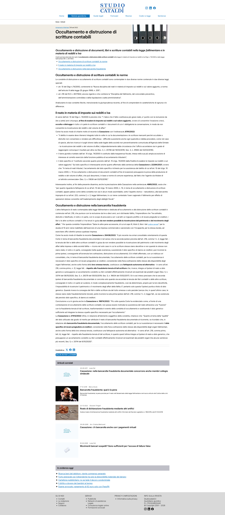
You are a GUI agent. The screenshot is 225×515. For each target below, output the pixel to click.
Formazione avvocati (96, 508)
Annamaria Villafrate (62, 27)
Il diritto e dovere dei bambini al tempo (75, 483)
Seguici (61, 503)
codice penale (153, 224)
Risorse (129, 16)
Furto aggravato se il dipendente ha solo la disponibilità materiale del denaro (92, 477)
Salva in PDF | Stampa (66, 355)
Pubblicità (92, 499)
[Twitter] (67, 349)
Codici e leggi (145, 16)
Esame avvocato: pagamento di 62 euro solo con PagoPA (83, 486)
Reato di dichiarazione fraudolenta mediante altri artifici (107, 408)
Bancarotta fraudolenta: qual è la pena (98, 390)
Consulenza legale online (98, 505)
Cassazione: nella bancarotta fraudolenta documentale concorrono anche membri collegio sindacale (124, 372)
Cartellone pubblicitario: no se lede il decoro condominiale (84, 480)
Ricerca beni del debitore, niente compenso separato (82, 473)
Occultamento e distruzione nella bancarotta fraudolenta (82, 69)
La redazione (63, 501)
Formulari (114, 16)
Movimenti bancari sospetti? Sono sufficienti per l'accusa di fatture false (115, 446)
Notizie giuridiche (78, 16)
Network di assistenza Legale (97, 502)
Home (61, 16)
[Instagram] (146, 8)
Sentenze (162, 16)
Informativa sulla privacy (127, 499)
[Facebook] (154, 8)
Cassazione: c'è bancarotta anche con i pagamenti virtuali (108, 427)
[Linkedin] (150, 8)
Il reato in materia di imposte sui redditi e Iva (76, 65)
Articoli (63, 22)
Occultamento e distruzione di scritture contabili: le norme (82, 61)
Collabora (62, 505)
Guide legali (98, 16)
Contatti (61, 499)
